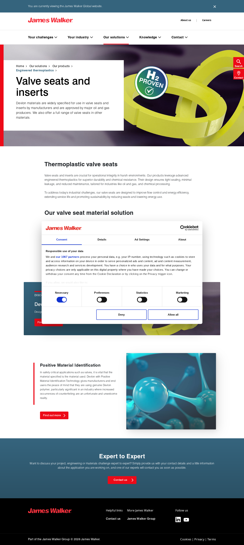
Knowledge (148, 37)
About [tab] (182, 239)
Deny (121, 314)
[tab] (238, 62)
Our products (61, 66)
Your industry (78, 37)
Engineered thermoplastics (35, 70)
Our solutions (114, 37)
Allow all (173, 314)
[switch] (102, 300)
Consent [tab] (61, 239)
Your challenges (40, 37)
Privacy (199, 539)
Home (20, 66)
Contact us (113, 518)
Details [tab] (102, 239)
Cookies (185, 539)
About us (186, 20)
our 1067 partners (67, 256)
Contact (177, 37)
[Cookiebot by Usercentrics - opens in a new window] (182, 228)
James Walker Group (141, 518)
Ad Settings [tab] (142, 239)
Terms (211, 539)
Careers (206, 20)
